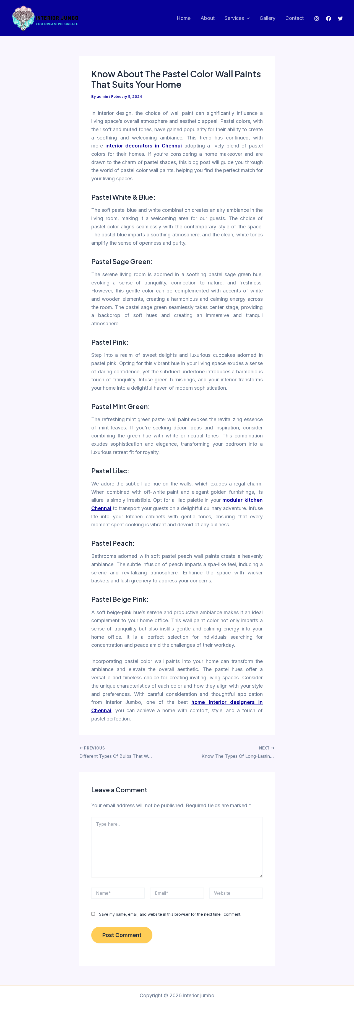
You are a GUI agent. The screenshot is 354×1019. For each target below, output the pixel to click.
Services (234, 18)
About (208, 18)
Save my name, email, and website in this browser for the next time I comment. (170, 914)
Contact (294, 18)
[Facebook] (328, 18)
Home (184, 18)
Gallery (267, 18)
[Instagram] (316, 18)
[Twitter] (340, 18)
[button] (247, 18)
